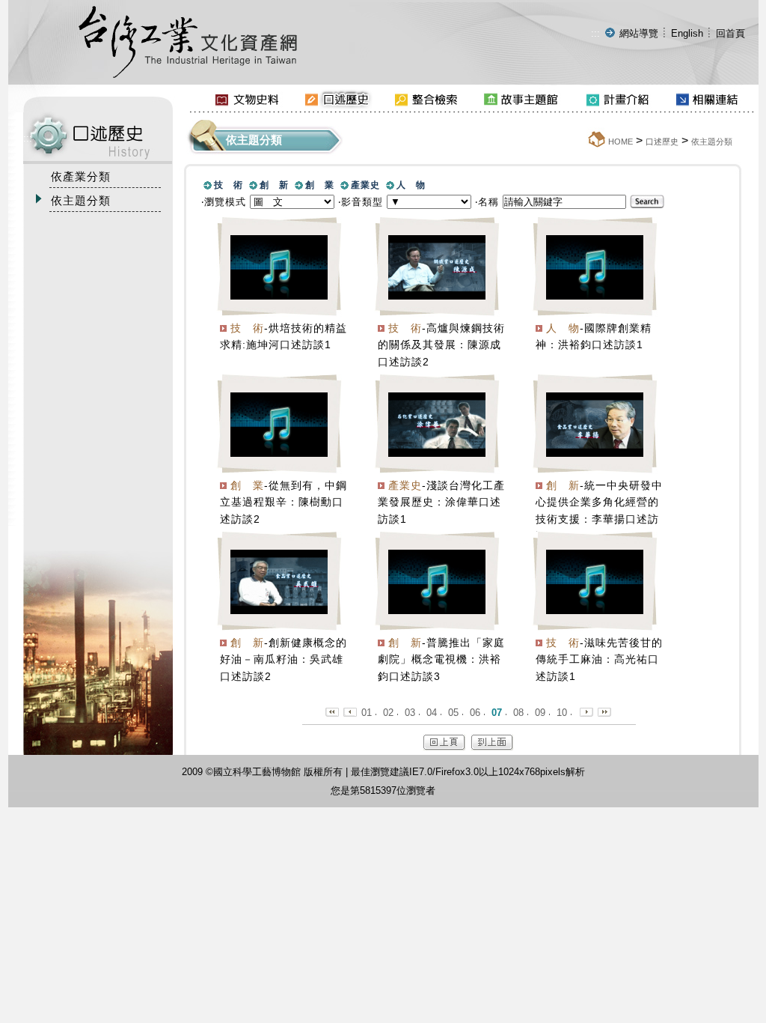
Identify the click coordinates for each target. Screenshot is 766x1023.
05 (453, 712)
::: (595, 33)
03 (410, 712)
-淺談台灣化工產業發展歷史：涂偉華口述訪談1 (441, 502)
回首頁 (730, 33)
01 (366, 712)
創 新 (274, 185)
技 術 (228, 185)
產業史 (365, 185)
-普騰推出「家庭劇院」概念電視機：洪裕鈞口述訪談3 (441, 660)
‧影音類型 (360, 201)
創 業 (319, 185)
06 (475, 712)
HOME (620, 141)
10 (562, 712)
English (687, 33)
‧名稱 (487, 201)
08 (518, 712)
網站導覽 (638, 33)
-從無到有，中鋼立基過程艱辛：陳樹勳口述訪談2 (283, 502)
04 (431, 712)
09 (540, 712)
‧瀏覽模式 (223, 201)
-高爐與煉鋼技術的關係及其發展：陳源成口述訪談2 (441, 345)
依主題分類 (711, 141)
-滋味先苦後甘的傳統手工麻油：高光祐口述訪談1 (599, 660)
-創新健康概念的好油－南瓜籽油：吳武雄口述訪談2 (283, 660)
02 (388, 712)
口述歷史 (662, 141)
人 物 (411, 185)
